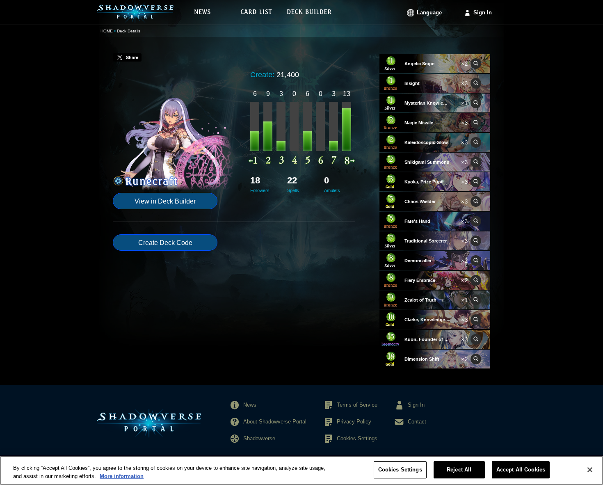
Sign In (482, 12)
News (249, 405)
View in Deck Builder (165, 201)
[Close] (590, 470)
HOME (106, 31)
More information (122, 476)
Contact (417, 422)
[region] (301, 470)
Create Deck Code (165, 242)
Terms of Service (357, 405)
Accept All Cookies (520, 470)
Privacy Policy (354, 422)
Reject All (459, 470)
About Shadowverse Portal (274, 422)
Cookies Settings (400, 470)
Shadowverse (259, 438)
